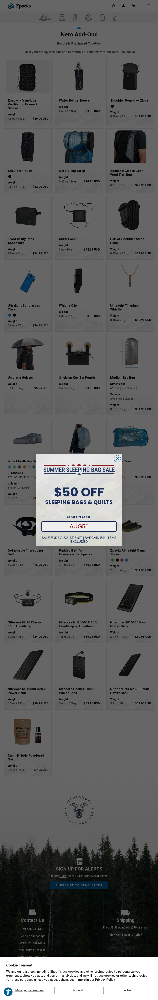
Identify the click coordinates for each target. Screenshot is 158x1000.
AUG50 (79, 526)
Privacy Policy (105, 979)
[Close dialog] (117, 458)
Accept (78, 990)
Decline (126, 990)
